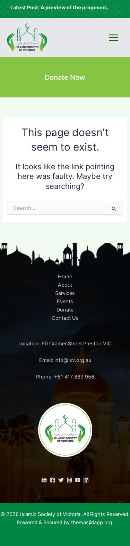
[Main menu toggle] (113, 37)
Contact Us (65, 318)
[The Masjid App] (44, 480)
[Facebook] (52, 480)
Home (65, 277)
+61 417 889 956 (74, 377)
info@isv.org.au (72, 360)
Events (65, 301)
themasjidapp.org (91, 522)
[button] (65, 77)
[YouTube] (77, 480)
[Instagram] (69, 480)
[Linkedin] (86, 480)
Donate (65, 310)
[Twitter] (61, 480)
